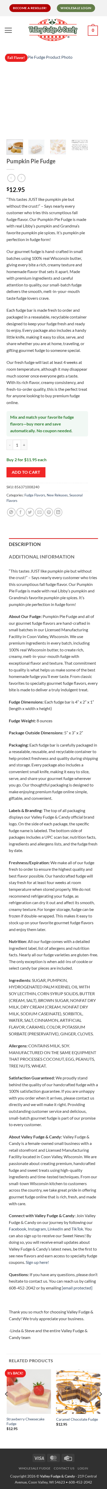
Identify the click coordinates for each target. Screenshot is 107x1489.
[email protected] (77, 1287)
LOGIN (83, 1468)
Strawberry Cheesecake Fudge (25, 1421)
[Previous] (14, 94)
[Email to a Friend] (39, 512)
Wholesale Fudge (35, 1468)
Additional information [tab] (42, 557)
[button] (9, 29)
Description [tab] (25, 544)
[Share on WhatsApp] (11, 512)
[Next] (79, 94)
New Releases (57, 495)
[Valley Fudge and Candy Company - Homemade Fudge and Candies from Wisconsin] (53, 29)
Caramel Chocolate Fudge (77, 1419)
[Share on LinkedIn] (58, 512)
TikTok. (77, 1228)
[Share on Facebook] (20, 512)
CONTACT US (64, 1468)
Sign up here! (37, 1262)
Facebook (17, 1228)
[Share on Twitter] (30, 512)
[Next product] (11, 178)
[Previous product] (21, 178)
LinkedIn (55, 1228)
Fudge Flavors (34, 495)
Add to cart (26, 472)
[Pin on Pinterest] (48, 512)
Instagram (37, 1228)
